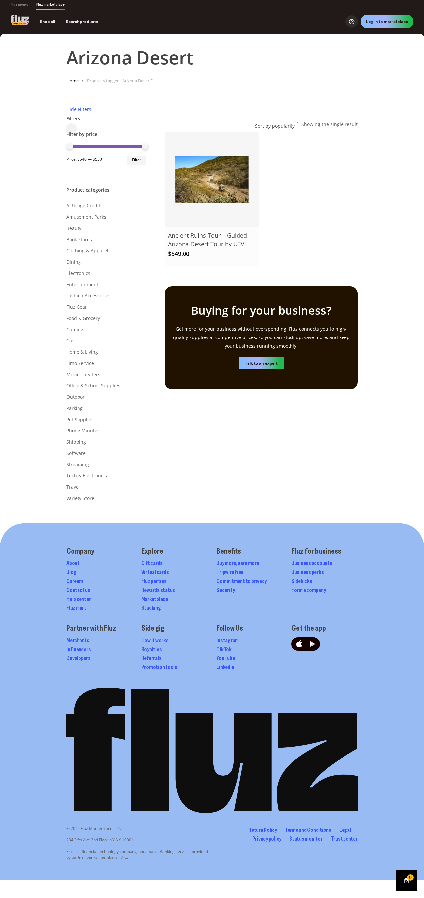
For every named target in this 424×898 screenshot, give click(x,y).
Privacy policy (267, 839)
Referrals (151, 658)
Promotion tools (159, 667)
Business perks (308, 572)
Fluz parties (154, 581)
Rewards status (158, 590)
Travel (73, 487)
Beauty (73, 228)
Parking (74, 408)
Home (72, 81)
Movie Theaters (83, 374)
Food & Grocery (83, 318)
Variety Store (80, 498)
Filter (136, 160)
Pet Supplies (80, 419)
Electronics (78, 273)
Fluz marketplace (50, 4)
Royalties (151, 649)
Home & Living (82, 352)
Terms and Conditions (308, 830)
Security (225, 590)
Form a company (309, 590)
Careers (74, 581)
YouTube (225, 658)
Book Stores (79, 239)
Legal (345, 830)
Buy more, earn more (237, 563)
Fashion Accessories (88, 295)
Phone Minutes (83, 430)
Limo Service (80, 363)
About (73, 563)
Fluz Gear (76, 307)
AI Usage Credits (84, 205)
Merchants (77, 640)
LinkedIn (225, 667)
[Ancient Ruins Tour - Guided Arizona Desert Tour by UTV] (212, 179)
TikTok (224, 649)
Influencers (78, 649)
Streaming (77, 464)
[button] (261, 363)
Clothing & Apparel (87, 250)
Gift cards (152, 563)
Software (76, 453)
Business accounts (312, 563)
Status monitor (306, 839)
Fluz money (19, 4)
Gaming (74, 329)
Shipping (76, 442)
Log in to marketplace (387, 21)
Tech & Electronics (86, 475)
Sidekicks (302, 581)
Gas (70, 340)
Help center (78, 599)
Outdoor (75, 397)
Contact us (78, 590)
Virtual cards (155, 572)
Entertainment (82, 284)
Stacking (151, 608)
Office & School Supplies (93, 385)
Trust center (344, 839)
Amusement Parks (86, 217)
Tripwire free (229, 572)
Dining (73, 262)
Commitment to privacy (241, 581)
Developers (78, 658)
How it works (155, 640)
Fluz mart (76, 608)
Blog (71, 572)
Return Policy (262, 830)
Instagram (227, 640)
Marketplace (154, 599)
